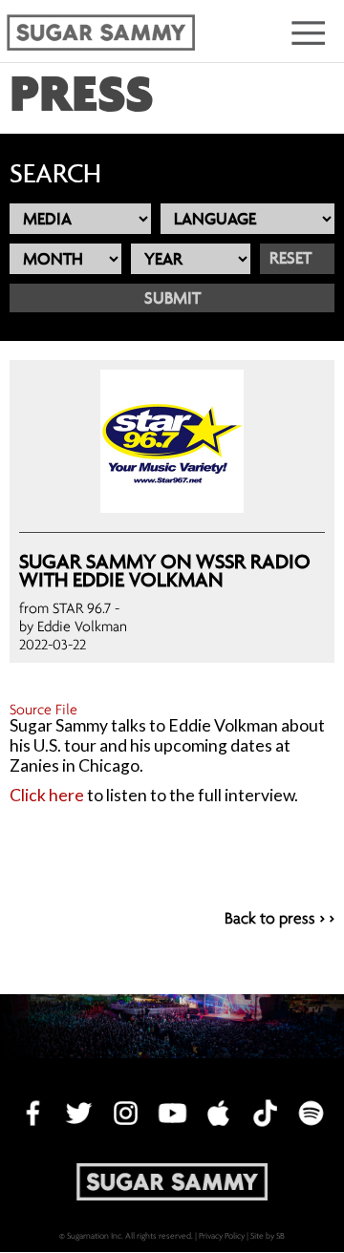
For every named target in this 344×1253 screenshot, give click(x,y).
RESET (290, 257)
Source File (43, 708)
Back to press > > (279, 918)
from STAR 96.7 (65, 607)
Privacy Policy (222, 1235)
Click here (47, 795)
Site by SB (267, 1235)
